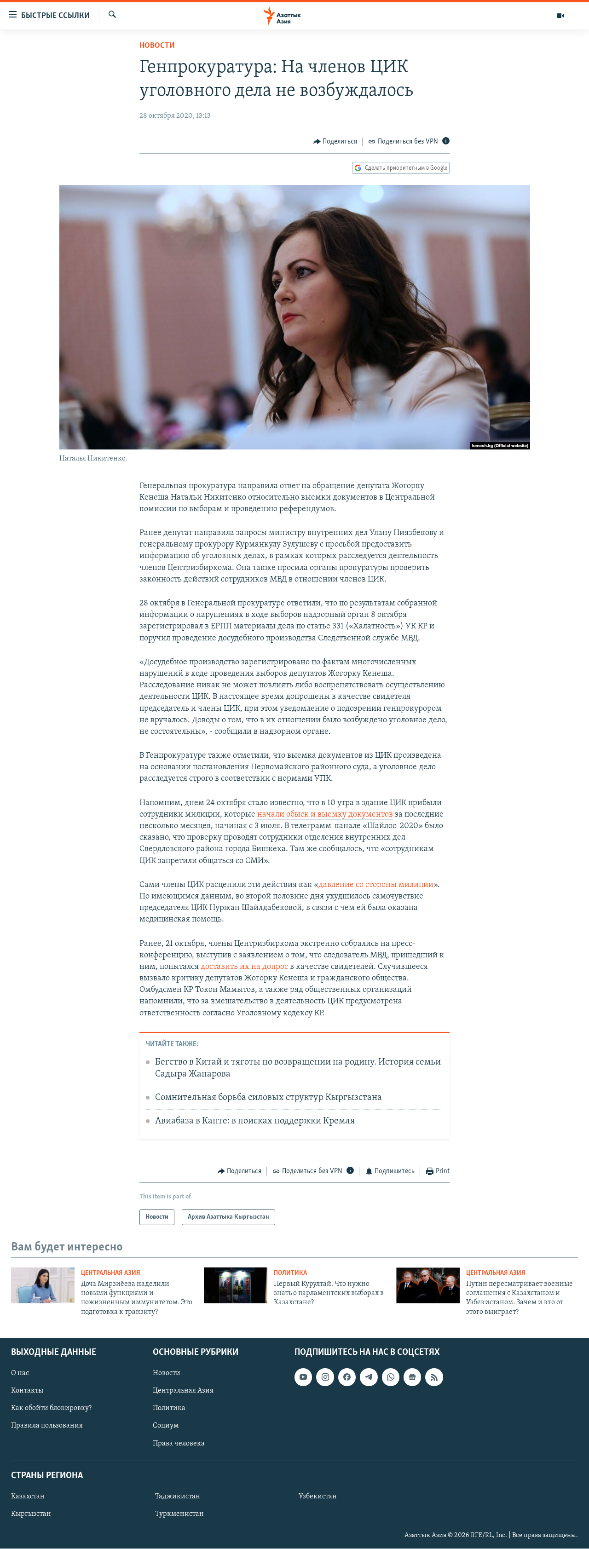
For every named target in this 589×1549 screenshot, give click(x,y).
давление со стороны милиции (375, 885)
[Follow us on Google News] (412, 1377)
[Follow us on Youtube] (303, 1377)
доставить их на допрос (245, 967)
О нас (20, 1373)
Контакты (27, 1390)
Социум (166, 1426)
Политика (290, 1273)
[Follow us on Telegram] (368, 1377)
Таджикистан (177, 1496)
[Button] (335, 142)
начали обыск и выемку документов (325, 815)
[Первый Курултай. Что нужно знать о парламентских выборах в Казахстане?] (235, 1285)
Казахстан (28, 1496)
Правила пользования (47, 1426)
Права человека (179, 1443)
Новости (157, 46)
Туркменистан (179, 1514)
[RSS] (434, 1377)
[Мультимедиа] (560, 15)
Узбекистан (318, 1496)
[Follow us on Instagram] (325, 1377)
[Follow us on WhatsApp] (390, 1377)
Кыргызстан (31, 1514)
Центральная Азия (110, 1273)
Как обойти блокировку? (51, 1408)
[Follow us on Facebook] (347, 1377)
